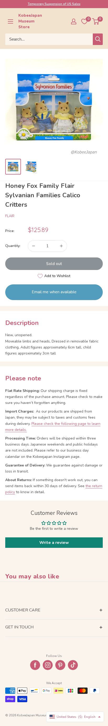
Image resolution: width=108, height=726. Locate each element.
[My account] (73, 21)
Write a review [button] (54, 542)
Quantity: (12, 245)
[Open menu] (10, 21)
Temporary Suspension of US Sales (54, 4)
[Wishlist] (84, 21)
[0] (96, 21)
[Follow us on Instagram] (48, 665)
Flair (9, 216)
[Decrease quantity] (33, 245)
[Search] (98, 39)
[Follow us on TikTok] (73, 665)
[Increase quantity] (61, 245)
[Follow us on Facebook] (35, 665)
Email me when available (54, 292)
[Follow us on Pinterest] (60, 665)
